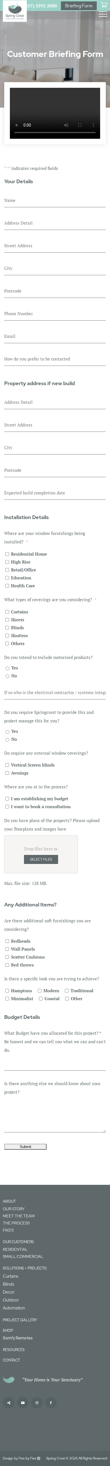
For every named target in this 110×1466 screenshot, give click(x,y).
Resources (14, 1349)
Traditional (82, 990)
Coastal (52, 998)
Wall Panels (23, 949)
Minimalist (22, 998)
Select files (41, 859)
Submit (25, 1147)
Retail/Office (23, 570)
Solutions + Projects (25, 1268)
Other (76, 998)
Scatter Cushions (28, 957)
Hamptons (21, 990)
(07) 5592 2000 (41, 6)
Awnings (19, 773)
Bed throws (22, 965)
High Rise (20, 562)
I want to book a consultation (41, 806)
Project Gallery (20, 1320)
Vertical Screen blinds (33, 765)
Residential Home (29, 554)
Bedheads (20, 941)
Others (18, 643)
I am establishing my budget (39, 798)
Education (21, 578)
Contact (11, 1360)
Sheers (17, 619)
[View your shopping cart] (104, 4)
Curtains (19, 611)
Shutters (19, 635)
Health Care (23, 585)
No (14, 675)
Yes (14, 668)
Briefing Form (79, 6)
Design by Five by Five (20, 1458)
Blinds (17, 627)
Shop (8, 1330)
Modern (51, 990)
